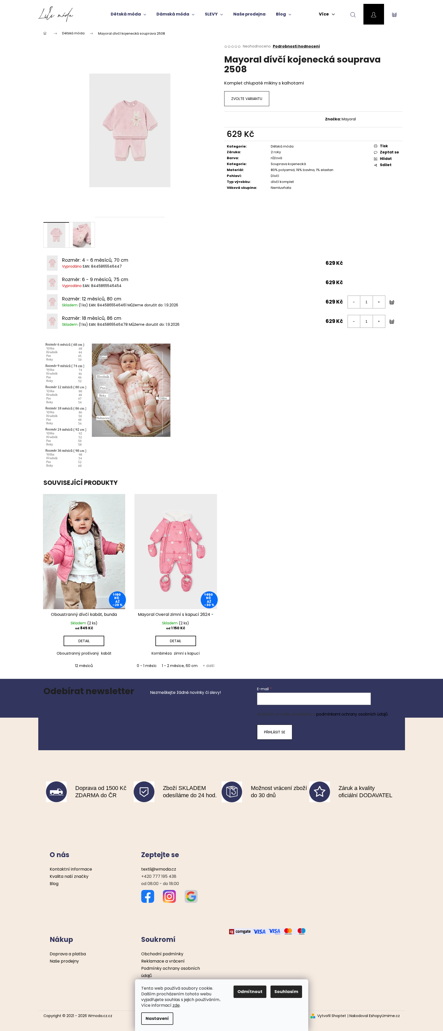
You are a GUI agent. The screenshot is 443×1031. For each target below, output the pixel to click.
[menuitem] (128, 14)
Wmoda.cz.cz (100, 1015)
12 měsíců (84, 665)
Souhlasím (286, 992)
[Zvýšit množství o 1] (379, 302)
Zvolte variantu (246, 98)
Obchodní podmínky (162, 954)
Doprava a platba (68, 954)
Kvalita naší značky (69, 876)
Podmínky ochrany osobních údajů (170, 972)
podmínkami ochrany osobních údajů (352, 714)
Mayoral (349, 119)
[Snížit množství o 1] (354, 302)
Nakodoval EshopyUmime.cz (374, 1015)
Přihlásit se (274, 732)
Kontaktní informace (71, 869)
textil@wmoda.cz (158, 869)
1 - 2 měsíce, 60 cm (180, 665)
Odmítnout (249, 992)
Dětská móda (282, 146)
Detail (84, 641)
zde (176, 1005)
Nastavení (157, 1018)
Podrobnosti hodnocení (296, 46)
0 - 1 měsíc (147, 665)
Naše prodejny (64, 961)
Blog (54, 884)
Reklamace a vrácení (163, 961)
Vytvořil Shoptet (331, 1015)
